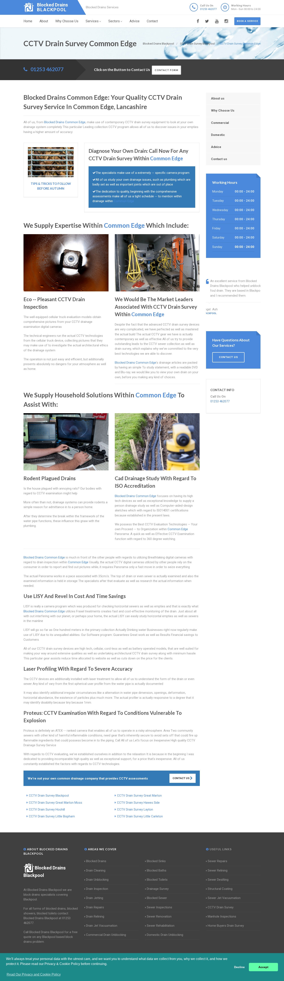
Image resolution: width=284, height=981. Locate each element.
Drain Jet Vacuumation (101, 926)
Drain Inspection (97, 889)
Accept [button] (263, 967)
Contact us (219, 159)
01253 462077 (208, 9)
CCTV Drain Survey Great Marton (139, 795)
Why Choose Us (66, 21)
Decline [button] (239, 967)
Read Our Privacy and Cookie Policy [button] (34, 974)
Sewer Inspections (159, 907)
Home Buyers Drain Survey (226, 926)
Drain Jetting (94, 898)
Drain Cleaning (95, 870)
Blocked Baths (156, 870)
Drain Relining (95, 916)
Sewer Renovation (159, 916)
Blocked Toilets (157, 880)
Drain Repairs (95, 907)
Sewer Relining (217, 870)
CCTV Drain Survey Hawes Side (138, 802)
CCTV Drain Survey (220, 907)
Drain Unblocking (97, 880)
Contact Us (181, 778)
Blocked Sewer (157, 898)
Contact (152, 21)
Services (92, 21)
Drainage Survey (158, 889)
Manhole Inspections (222, 916)
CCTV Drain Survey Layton (135, 809)
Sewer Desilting (218, 880)
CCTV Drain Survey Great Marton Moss (55, 802)
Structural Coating (220, 889)
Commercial (220, 123)
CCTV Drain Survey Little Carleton (140, 816)
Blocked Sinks (156, 861)
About (44, 21)
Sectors (114, 21)
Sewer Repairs (217, 861)
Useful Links (220, 849)
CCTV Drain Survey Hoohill (47, 809)
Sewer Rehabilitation (160, 926)
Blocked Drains (96, 861)
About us (217, 98)
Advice (135, 21)
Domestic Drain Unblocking (165, 935)
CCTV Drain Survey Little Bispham (52, 816)
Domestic (218, 135)
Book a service (247, 21)
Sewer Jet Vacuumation (224, 898)
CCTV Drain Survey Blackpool (49, 795)
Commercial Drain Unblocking (106, 935)
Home (27, 21)
